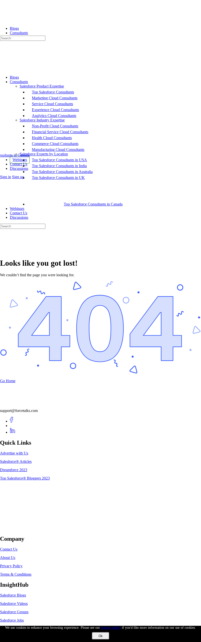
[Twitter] (12, 425)
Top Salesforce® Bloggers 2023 (25, 478)
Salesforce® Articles (16, 461)
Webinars (17, 208)
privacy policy (111, 627)
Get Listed (13, 528)
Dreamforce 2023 (13, 470)
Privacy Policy (11, 566)
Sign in (5, 177)
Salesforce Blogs (13, 595)
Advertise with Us (14, 453)
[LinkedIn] (12, 432)
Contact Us (18, 213)
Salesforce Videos (14, 603)
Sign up (18, 177)
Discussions (19, 217)
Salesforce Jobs (12, 620)
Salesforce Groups (14, 612)
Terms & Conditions (15, 574)
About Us (7, 557)
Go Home (7, 381)
